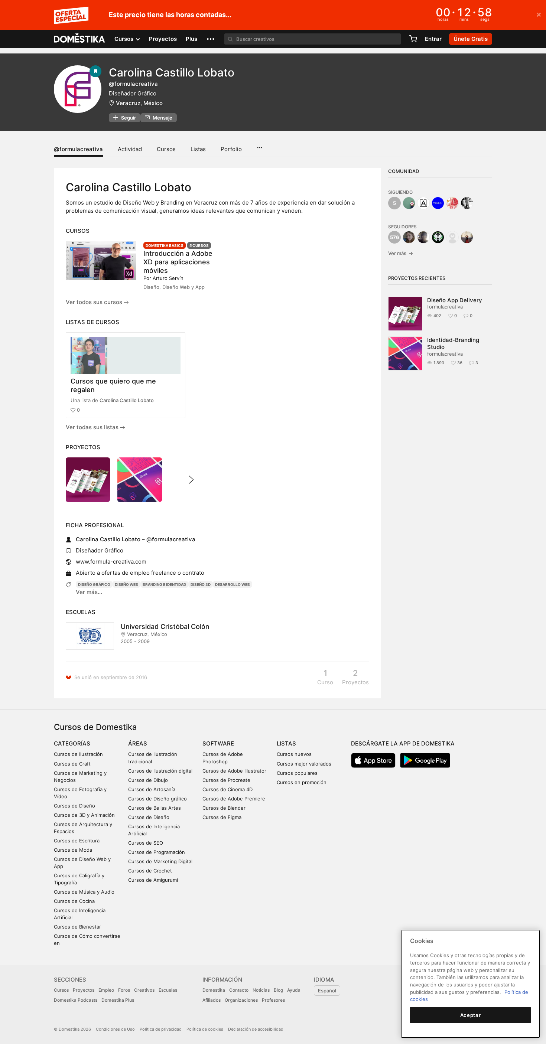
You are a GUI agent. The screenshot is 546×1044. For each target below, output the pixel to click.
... (259, 145)
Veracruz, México (139, 103)
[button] (210, 39)
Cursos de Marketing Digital (160, 861)
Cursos (166, 149)
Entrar (433, 38)
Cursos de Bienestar (77, 927)
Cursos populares (297, 773)
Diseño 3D (201, 584)
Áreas (137, 743)
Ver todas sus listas (93, 427)
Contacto (238, 990)
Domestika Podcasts (75, 1000)
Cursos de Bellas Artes (154, 808)
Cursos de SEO (145, 843)
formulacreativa (445, 307)
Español (327, 991)
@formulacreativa (78, 149)
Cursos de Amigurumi (153, 880)
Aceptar (470, 1015)
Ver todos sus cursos (95, 302)
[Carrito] (413, 39)
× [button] (539, 14)
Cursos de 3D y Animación (84, 815)
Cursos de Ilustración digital (160, 771)
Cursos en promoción (301, 782)
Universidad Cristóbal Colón (165, 626)
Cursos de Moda (73, 850)
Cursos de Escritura (77, 841)
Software (218, 743)
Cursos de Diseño (74, 806)
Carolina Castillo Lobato (127, 400)
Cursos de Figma (221, 817)
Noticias (261, 990)
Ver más (400, 253)
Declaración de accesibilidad (255, 1029)
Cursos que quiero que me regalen (113, 385)
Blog (278, 990)
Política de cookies (204, 1029)
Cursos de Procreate (226, 780)
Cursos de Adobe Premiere (233, 799)
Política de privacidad (161, 1029)
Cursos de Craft (72, 764)
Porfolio (231, 149)
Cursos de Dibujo (148, 780)
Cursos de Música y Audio (84, 892)
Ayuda (293, 990)
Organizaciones (241, 1000)
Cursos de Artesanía (151, 789)
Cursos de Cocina (74, 901)
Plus (191, 38)
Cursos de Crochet (150, 871)
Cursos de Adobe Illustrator (234, 771)
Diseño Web (126, 584)
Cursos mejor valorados (304, 764)
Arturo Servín (168, 278)
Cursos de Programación (156, 852)
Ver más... (89, 592)
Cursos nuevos (294, 754)
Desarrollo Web (232, 584)
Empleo (106, 990)
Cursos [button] (124, 38)
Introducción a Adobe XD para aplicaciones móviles (177, 261)
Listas (198, 149)
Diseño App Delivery (454, 300)
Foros (124, 990)
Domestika (213, 990)
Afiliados (211, 1000)
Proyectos (163, 38)
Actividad (130, 149)
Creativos (144, 990)
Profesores (273, 1000)
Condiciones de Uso (115, 1029)
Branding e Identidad (164, 584)
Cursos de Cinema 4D (227, 789)
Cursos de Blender (224, 808)
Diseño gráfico (94, 584)
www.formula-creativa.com (111, 561)
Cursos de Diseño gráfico (157, 799)
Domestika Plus (117, 1000)
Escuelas (168, 990)
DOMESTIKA (79, 39)
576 (394, 237)
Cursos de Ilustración (78, 754)
